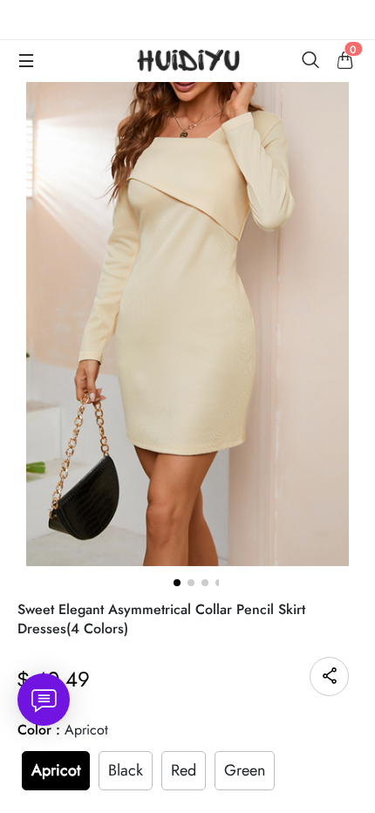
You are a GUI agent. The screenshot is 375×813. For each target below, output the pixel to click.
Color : (62, 730)
